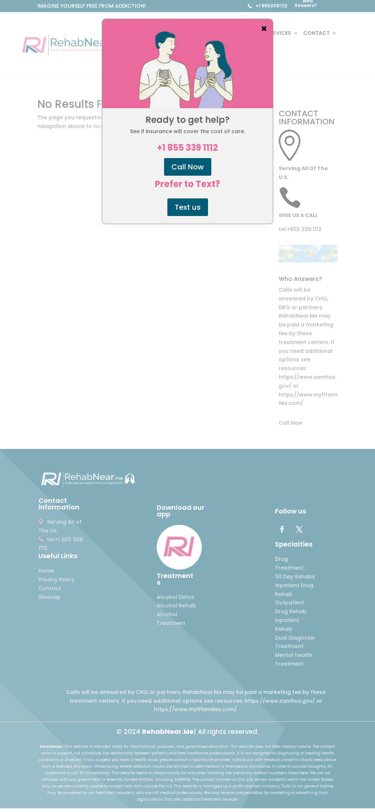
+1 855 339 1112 (187, 147)
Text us (188, 207)
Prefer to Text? (187, 184)
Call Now (187, 167)
